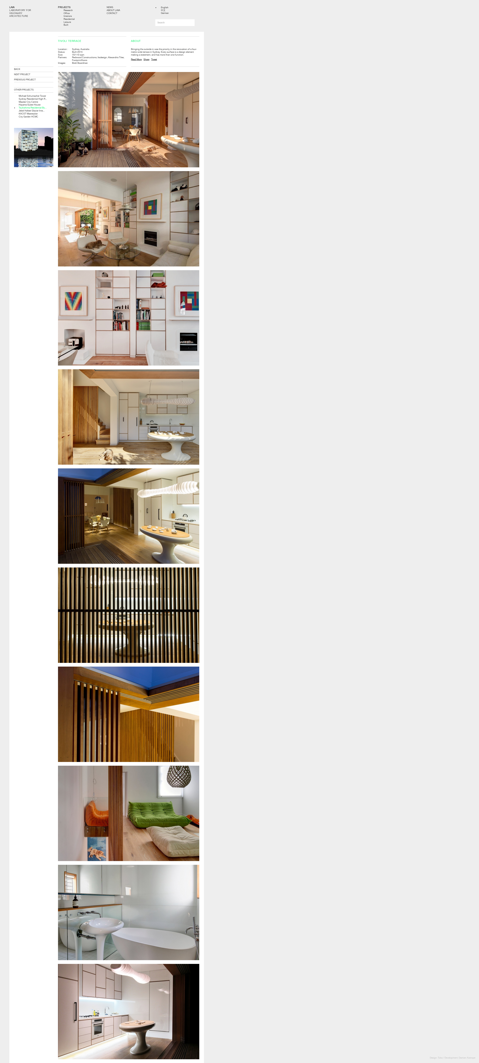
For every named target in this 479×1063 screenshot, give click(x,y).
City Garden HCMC (28, 116)
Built (66, 25)
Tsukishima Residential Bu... (33, 107)
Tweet (154, 59)
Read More (136, 59)
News (110, 7)
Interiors (68, 16)
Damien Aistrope (467, 1057)
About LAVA (113, 10)
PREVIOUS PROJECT (25, 79)
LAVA (12, 7)
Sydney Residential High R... (33, 99)
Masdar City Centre (28, 102)
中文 (163, 10)
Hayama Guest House (29, 104)
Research (68, 10)
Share (146, 59)
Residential (69, 19)
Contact (112, 13)
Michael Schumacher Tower (32, 96)
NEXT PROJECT (22, 74)
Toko (440, 1057)
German (165, 13)
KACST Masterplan (28, 113)
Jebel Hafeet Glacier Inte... (32, 110)
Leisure (67, 22)
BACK (17, 69)
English (164, 7)
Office (67, 13)
